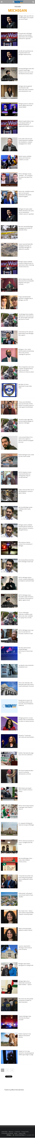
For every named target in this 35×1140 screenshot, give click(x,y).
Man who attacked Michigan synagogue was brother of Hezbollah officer (25, 228)
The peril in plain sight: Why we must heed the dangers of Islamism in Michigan (25, 421)
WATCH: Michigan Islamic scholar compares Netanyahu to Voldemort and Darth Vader (26, 579)
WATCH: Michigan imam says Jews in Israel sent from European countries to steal (25, 632)
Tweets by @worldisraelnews (14, 1090)
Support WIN (22, 1133)
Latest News (4, 1131)
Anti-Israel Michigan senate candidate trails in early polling (25, 509)
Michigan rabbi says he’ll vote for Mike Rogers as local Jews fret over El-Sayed (26, 17)
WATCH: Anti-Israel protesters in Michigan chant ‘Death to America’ (26, 807)
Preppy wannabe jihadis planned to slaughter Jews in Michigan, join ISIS (25, 298)
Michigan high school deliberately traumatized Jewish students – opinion (25, 983)
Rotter (15, 1133)
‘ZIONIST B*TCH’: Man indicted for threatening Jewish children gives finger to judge (26, 1053)
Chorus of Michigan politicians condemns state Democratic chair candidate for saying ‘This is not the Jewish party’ (25, 616)
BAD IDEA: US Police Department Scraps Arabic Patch (25, 386)
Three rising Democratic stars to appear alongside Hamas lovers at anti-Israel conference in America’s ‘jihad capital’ (26, 370)
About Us (11, 1131)
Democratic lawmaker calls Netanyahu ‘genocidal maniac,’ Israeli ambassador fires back (26, 684)
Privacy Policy (25, 1131)
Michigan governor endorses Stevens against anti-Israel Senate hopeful (25, 105)
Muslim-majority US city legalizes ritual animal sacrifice (24, 1035)
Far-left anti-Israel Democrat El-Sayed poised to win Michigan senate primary (25, 52)
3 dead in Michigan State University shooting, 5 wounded (24, 1018)
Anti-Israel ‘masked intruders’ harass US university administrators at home (25, 772)
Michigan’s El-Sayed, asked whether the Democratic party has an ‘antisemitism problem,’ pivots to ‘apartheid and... (26, 212)
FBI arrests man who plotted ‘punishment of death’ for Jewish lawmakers (25, 1000)
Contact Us (17, 1131)
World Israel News (19, 1135)
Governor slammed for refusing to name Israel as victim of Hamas (25, 947)
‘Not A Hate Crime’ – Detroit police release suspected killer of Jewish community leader (26, 912)
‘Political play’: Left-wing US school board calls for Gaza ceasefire (25, 895)
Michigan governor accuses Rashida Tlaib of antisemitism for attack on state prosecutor (26, 719)
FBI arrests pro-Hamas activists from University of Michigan (25, 544)
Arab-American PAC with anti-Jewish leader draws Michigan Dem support (26, 333)
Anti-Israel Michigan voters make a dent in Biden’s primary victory (25, 860)
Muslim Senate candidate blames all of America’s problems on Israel (24, 158)
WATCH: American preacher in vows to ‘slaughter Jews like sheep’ (26, 842)
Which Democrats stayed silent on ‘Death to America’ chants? (25, 790)
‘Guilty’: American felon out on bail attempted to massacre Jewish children (26, 491)
